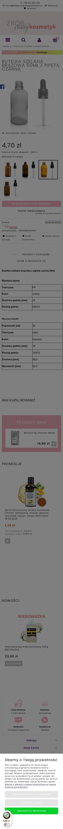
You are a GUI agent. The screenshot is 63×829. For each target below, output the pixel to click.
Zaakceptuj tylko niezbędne (31, 794)
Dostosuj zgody (31, 802)
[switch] (6, 824)
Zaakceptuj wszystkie (31, 810)
